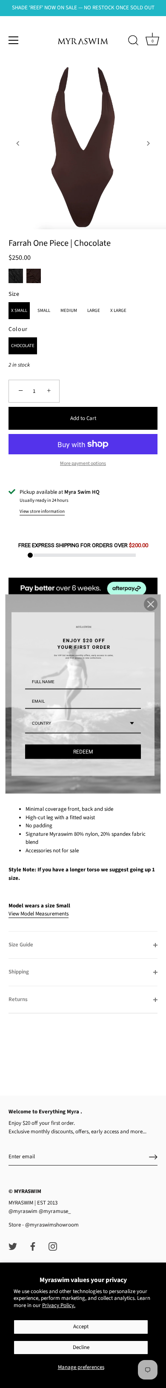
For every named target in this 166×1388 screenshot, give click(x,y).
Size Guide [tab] (21, 945)
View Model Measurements (39, 914)
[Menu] (13, 40)
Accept (81, 1326)
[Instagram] (53, 1246)
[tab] (83, 854)
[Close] (150, 604)
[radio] (16, 276)
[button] (18, 143)
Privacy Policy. (58, 1305)
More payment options (83, 463)
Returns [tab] (18, 999)
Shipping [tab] (19, 972)
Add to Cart (83, 418)
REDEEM (83, 752)
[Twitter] (13, 1246)
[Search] (133, 41)
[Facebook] (33, 1246)
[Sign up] (153, 1157)
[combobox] (83, 724)
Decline (81, 1347)
